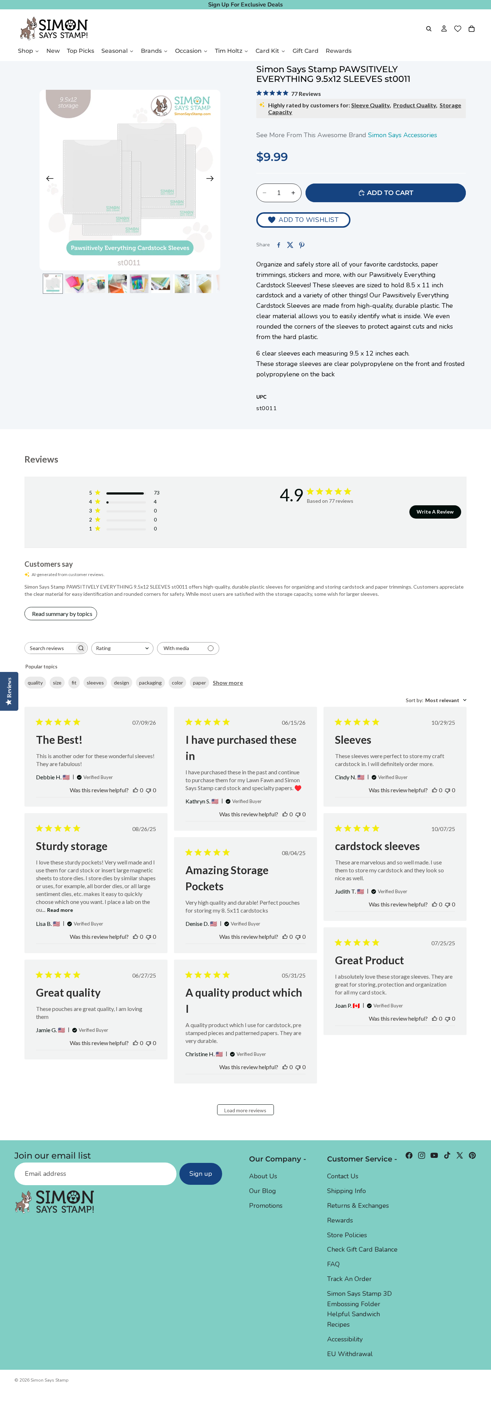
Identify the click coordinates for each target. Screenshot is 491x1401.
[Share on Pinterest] (301, 245)
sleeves (95, 682)
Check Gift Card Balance (362, 1249)
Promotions (266, 1205)
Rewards (340, 1220)
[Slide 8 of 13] (203, 283)
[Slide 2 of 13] (74, 283)
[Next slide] (212, 180)
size (57, 682)
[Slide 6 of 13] (160, 283)
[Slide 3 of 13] (96, 283)
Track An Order (349, 1279)
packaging (150, 682)
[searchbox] (49, 648)
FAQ (333, 1264)
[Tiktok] (447, 1155)
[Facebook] (409, 1155)
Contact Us (342, 1176)
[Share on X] (290, 245)
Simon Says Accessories (402, 135)
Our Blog (262, 1191)
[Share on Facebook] (278, 245)
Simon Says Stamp (50, 1380)
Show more (228, 682)
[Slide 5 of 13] (139, 283)
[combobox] (122, 648)
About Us (263, 1176)
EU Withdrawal (350, 1353)
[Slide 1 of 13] (52, 283)
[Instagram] (421, 1155)
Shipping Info (346, 1191)
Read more (60, 910)
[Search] (429, 29)
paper (199, 682)
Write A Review (435, 512)
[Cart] (471, 29)
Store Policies (347, 1234)
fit (74, 682)
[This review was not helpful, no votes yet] (148, 790)
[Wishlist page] (458, 28)
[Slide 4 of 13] (117, 283)
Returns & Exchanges (358, 1205)
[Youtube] (434, 1155)
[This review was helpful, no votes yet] (135, 790)
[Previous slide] (48, 180)
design (121, 682)
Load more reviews (245, 1110)
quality (35, 682)
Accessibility (345, 1339)
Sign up (200, 1173)
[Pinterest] (472, 1155)
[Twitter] (459, 1155)
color (177, 682)
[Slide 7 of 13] (182, 283)
